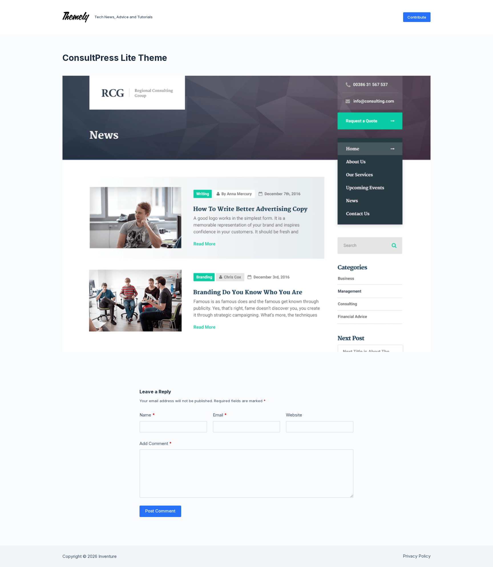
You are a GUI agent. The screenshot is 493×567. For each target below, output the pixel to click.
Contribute (416, 17)
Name (147, 415)
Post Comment (160, 511)
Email (220, 415)
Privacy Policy (417, 556)
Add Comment (156, 443)
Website (294, 415)
